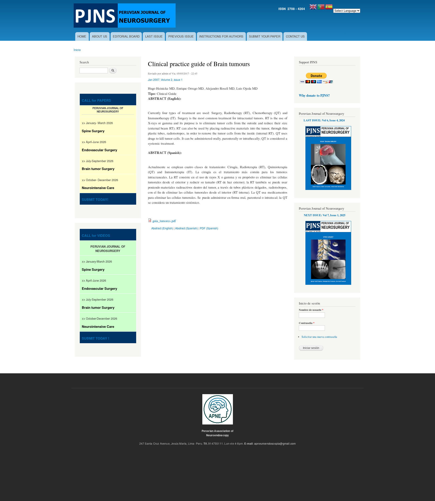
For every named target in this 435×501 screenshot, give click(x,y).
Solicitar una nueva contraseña (319, 337)
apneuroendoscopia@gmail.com (275, 443)
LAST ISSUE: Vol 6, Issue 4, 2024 (324, 120)
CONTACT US (295, 36)
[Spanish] (329, 8)
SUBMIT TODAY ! (95, 338)
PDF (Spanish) (209, 228)
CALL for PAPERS (96, 100)
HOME (81, 36)
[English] (313, 8)
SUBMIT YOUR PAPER (264, 36)
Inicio (77, 50)
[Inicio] (125, 16)
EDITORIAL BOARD (126, 36)
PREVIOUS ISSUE (181, 36)
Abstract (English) (162, 228)
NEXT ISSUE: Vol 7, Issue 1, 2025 (324, 215)
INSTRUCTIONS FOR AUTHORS (221, 36)
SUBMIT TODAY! (95, 199)
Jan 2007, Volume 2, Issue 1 (165, 80)
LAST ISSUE (154, 36)
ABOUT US (99, 36)
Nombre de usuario (311, 310)
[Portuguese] (321, 8)
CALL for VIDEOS (96, 235)
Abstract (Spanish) (186, 228)
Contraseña (306, 323)
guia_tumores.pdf (164, 220)
